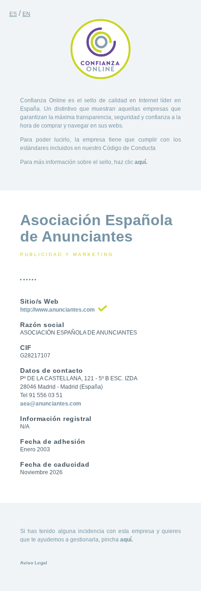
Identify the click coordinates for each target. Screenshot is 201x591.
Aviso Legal (33, 562)
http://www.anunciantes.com (57, 309)
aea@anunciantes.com (50, 403)
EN (26, 14)
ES (13, 14)
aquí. (141, 162)
